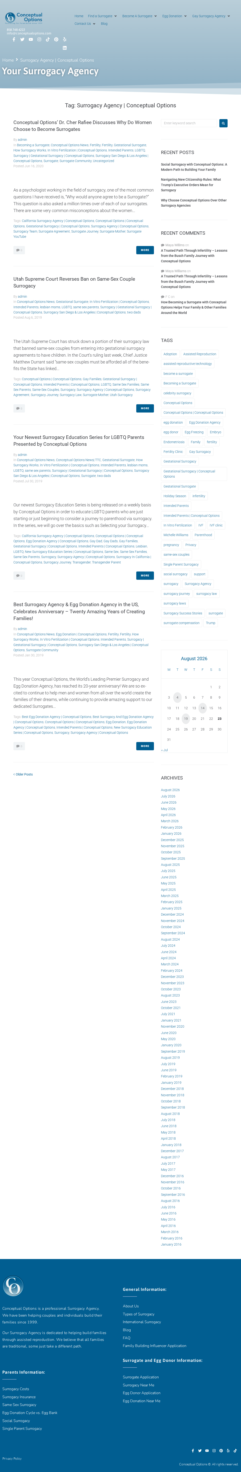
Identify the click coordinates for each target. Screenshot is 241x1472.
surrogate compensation (182, 623)
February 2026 (171, 827)
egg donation (116, 722)
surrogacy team (25, 231)
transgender (81, 562)
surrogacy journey (44, 395)
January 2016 (171, 1244)
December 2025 (172, 840)
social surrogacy (176, 574)
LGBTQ (140, 150)
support (199, 574)
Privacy (190, 545)
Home (8, 60)
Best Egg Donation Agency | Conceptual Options (56, 717)
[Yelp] (64, 39)
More (145, 250)
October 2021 (171, 1008)
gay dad (96, 541)
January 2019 (171, 1082)
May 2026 (168, 809)
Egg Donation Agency (205, 422)
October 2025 (171, 852)
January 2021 (171, 1020)
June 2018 (169, 1126)
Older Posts (23, 774)
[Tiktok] (48, 39)
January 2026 (171, 833)
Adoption (170, 354)
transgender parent (106, 562)
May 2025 (168, 883)
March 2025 (170, 896)
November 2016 (172, 1182)
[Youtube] (31, 39)
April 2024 (168, 958)
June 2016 (169, 1213)
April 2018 (168, 1138)
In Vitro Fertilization (178, 525)
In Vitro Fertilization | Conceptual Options (77, 150)
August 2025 (170, 865)
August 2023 (170, 995)
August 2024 (170, 939)
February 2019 (171, 1076)
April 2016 (168, 1226)
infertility (199, 496)
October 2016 (171, 1188)
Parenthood (203, 535)
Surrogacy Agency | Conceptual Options (120, 226)
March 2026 (170, 821)
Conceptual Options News (69, 145)
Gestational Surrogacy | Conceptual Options (58, 226)
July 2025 (168, 871)
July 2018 (168, 1120)
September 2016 (173, 1195)
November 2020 (172, 1026)
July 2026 (168, 796)
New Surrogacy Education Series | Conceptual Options (64, 552)
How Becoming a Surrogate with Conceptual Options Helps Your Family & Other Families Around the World (193, 307)
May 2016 (168, 1219)
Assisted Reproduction (199, 354)
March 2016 (170, 1232)
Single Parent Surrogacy (181, 564)
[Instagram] (39, 39)
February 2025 (171, 902)
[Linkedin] (64, 48)
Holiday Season (175, 496)
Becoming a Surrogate (33, 145)
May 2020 (168, 1039)
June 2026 (169, 802)
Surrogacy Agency (198, 584)
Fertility (95, 145)
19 (186, 719)
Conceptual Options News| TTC (78, 460)
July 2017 (168, 1163)
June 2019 (169, 1070)
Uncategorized (103, 161)
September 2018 (173, 1107)
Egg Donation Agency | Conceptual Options (57, 541)
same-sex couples (45, 390)
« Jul (164, 750)
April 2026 (168, 815)
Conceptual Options (178, 403)
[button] (103, 16)
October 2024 (171, 927)
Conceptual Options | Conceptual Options (51, 379)
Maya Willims (175, 245)
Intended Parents (120, 150)
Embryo (215, 432)
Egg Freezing (194, 432)
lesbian (141, 546)
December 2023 (172, 977)
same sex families (125, 384)
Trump (210, 623)
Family (196, 442)
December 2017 (172, 1151)
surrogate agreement (54, 231)
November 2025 (172, 846)
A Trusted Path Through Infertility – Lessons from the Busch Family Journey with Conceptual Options (194, 256)
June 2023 (169, 1002)
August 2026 (170, 790)
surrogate (216, 613)
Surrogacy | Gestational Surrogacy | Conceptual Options (53, 156)
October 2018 (171, 1101)
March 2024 (170, 964)
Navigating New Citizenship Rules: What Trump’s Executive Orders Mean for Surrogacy (191, 185)
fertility (212, 442)
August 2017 (170, 1157)
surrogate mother (112, 231)
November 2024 (172, 921)
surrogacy (67, 390)
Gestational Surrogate (130, 145)
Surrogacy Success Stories (183, 613)
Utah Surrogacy (121, 395)
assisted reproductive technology (188, 364)
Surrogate (51, 161)
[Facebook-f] (14, 39)
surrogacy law (70, 395)
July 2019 (168, 1064)
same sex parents (86, 307)
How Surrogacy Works (29, 150)
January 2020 (171, 1045)
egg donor (171, 432)
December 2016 (172, 1176)
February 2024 (171, 970)
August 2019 (170, 1057)
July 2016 (168, 1207)
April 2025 (168, 890)
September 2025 (173, 858)
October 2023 (171, 989)
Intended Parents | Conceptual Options (72, 384)
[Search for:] (189, 123)
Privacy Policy (12, 1458)
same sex (111, 552)
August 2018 (170, 1114)
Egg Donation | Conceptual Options (81, 634)
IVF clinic (216, 525)
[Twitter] (22, 39)
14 (203, 708)
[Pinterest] (56, 39)
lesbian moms (50, 307)
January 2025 (171, 908)
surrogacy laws (175, 603)
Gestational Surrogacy (180, 461)
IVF (200, 525)
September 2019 (173, 1051)
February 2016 (171, 1238)
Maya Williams (175, 271)
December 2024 (172, 914)
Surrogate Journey (84, 231)
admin (22, 140)
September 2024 (173, 933)
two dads (134, 312)
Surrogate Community (76, 161)
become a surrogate (178, 373)
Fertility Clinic (173, 452)
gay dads (111, 541)
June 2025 (169, 877)
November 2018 (172, 1095)
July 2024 (168, 945)
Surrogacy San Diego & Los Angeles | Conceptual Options (85, 312)
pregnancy (171, 545)
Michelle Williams (176, 535)
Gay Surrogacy (200, 452)
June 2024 (169, 952)
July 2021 (168, 1014)
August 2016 (170, 1201)
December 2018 (172, 1089)
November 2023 (172, 983)
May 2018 (168, 1132)
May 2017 (168, 1170)
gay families (92, 379)
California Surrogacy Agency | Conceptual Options (58, 221)
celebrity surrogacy (177, 393)
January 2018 (171, 1145)
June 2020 (169, 1033)
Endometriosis (174, 442)
